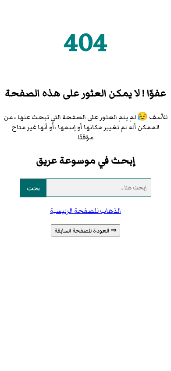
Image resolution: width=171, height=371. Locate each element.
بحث (33, 188)
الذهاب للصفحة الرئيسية (85, 211)
